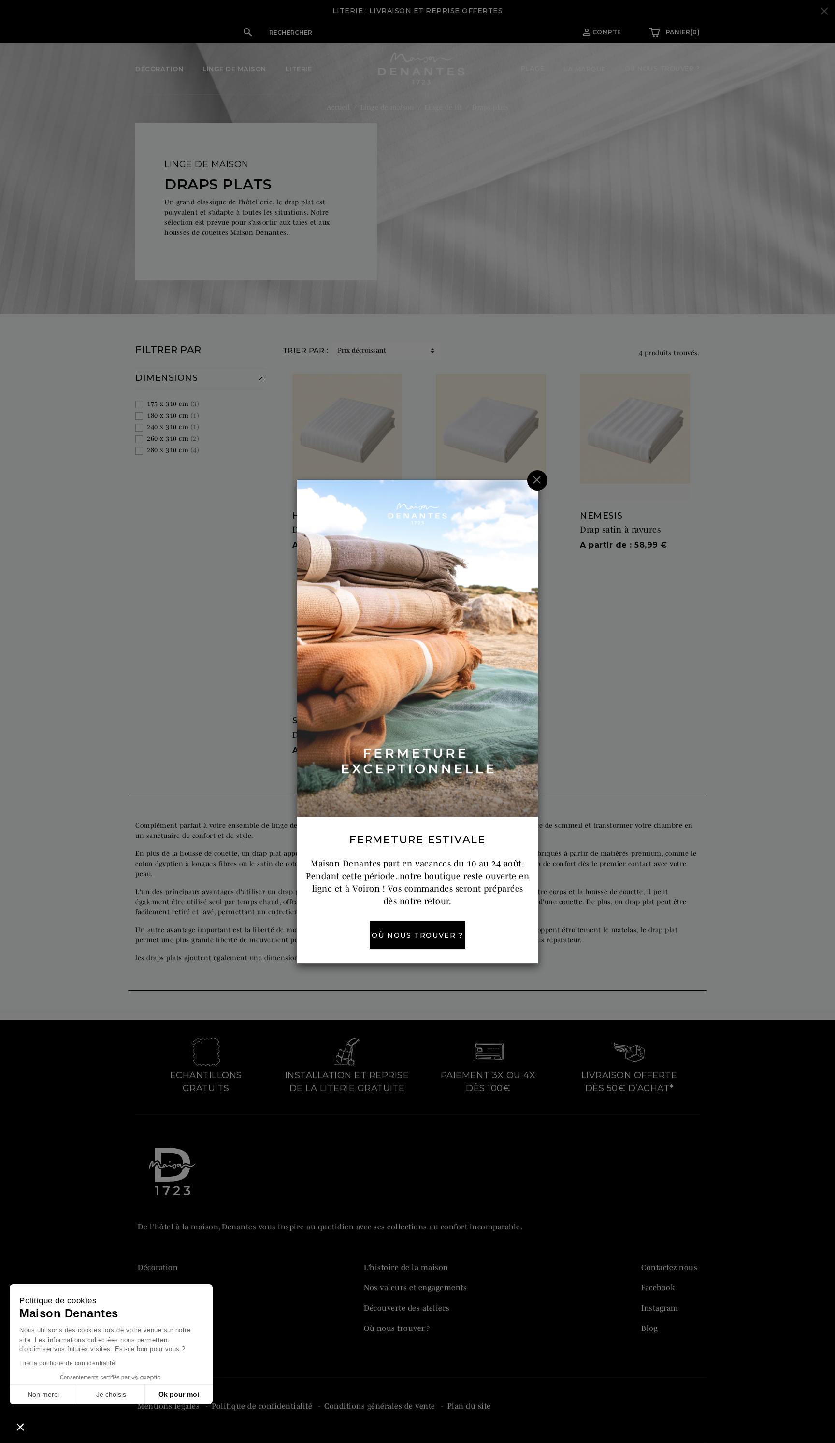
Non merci (43, 1394)
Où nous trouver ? (417, 935)
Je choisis (111, 1394)
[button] (20, 1426)
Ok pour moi (178, 1394)
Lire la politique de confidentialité (67, 1363)
